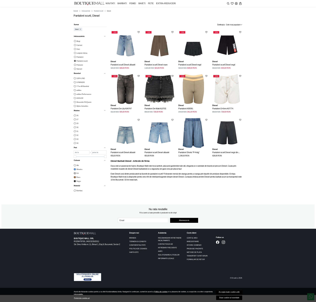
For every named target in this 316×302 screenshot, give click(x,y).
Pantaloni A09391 (185, 109)
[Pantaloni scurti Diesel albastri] (125, 133)
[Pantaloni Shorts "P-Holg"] (193, 133)
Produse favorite (195, 249)
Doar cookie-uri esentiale (229, 298)
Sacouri (79, 69)
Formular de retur (196, 259)
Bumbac (79, 191)
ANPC (160, 251)
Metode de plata (194, 252)
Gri (77, 173)
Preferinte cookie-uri (82, 298)
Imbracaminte (86, 11)
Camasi (79, 45)
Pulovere (80, 65)
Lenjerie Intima (82, 53)
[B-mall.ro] (89, 3)
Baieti (142, 3)
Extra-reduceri (166, 3)
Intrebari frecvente (167, 248)
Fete (151, 3)
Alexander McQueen (83, 102)
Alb (77, 165)
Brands (132, 238)
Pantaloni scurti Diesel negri (189, 65)
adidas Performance (83, 94)
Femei (132, 3)
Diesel (76, 29)
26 (77, 115)
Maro (78, 177)
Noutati (110, 3)
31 (77, 131)
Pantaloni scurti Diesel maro (156, 65)
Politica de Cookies (138, 249)
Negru (78, 181)
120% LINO (80, 78)
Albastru (79, 169)
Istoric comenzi (194, 245)
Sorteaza (221, 25)
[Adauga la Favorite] (139, 32)
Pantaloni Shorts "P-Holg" (189, 152)
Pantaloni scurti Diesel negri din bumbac (225, 152)
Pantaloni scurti (98, 11)
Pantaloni (80, 57)
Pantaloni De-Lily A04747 (121, 109)
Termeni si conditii (137, 241)
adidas (78, 90)
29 (77, 123)
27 (77, 119)
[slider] (75, 156)
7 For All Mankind (82, 86)
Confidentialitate (137, 245)
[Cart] (240, 3)
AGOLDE (79, 98)
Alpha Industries (82, 106)
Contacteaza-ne (165, 244)
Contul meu (192, 238)
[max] (99, 152)
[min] (81, 152)
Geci (78, 49)
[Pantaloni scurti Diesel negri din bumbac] (227, 133)
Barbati (122, 3)
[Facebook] (218, 242)
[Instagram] (224, 242)
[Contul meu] (236, 3)
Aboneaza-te (184, 220)
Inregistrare (193, 241)
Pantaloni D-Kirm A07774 (222, 109)
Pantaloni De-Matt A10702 (155, 109)
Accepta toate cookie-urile (229, 292)
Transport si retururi (197, 256)
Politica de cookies (161, 292)
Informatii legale (166, 258)
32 (77, 135)
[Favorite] (232, 3)
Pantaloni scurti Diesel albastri (123, 65)
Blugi (78, 41)
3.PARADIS (80, 82)
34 (77, 143)
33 (77, 139)
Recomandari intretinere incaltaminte (169, 239)
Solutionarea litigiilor (168, 255)
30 (77, 127)
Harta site (133, 252)
